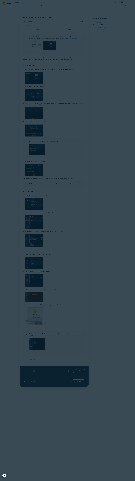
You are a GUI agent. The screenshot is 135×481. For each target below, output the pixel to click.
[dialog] (67, 240)
